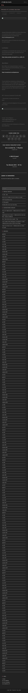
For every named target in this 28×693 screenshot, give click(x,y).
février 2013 (4, 615)
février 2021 (4, 389)
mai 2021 (3, 382)
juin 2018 (3, 462)
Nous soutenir (19, 690)
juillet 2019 (3, 429)
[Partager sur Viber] (20, 136)
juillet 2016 (4, 512)
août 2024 (4, 289)
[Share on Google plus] (10, 136)
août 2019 (3, 427)
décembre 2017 (4, 477)
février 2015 (4, 555)
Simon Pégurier (4, 13)
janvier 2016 (4, 527)
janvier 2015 (4, 557)
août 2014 (3, 570)
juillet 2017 (3, 487)
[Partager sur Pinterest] (13, 136)
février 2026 (4, 246)
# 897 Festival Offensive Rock (7, 199)
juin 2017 (3, 490)
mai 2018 (3, 464)
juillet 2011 (3, 663)
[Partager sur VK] (24, 136)
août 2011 (3, 660)
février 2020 (4, 412)
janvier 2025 (4, 276)
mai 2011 (3, 668)
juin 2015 (3, 545)
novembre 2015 (4, 532)
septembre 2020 (5, 402)
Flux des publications (5, 680)
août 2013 (3, 600)
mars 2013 (4, 613)
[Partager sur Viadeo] (15, 139)
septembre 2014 (4, 567)
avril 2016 (3, 520)
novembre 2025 (4, 254)
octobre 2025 (4, 256)
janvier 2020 (4, 414)
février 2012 (4, 645)
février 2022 (4, 359)
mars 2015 (4, 552)
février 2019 (4, 442)
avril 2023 (3, 327)
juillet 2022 (4, 347)
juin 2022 (3, 349)
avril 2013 (3, 610)
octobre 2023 (4, 314)
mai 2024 (3, 296)
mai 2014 (3, 577)
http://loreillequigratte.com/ (8, 37)
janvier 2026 (4, 249)
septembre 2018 (4, 454)
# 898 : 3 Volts (5, 194)
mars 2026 (4, 244)
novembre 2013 (4, 592)
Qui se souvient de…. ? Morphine (14, 147)
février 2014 (4, 585)
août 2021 (3, 374)
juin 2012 (3, 635)
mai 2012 (3, 638)
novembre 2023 (4, 311)
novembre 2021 (4, 367)
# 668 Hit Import (14, 156)
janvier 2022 (4, 362)
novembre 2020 (4, 397)
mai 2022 (3, 352)
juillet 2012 (3, 633)
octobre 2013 (4, 595)
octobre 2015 (4, 535)
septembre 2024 (5, 286)
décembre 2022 (4, 337)
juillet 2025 (4, 261)
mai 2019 (3, 434)
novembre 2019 (4, 419)
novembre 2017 (4, 480)
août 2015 (3, 540)
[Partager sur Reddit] (9, 139)
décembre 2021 (4, 364)
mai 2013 (3, 608)
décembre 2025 (4, 251)
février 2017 (4, 500)
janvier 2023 (4, 334)
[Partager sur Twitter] (3, 136)
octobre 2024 (4, 284)
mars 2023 (4, 329)
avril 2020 (3, 407)
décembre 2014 (4, 560)
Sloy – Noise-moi (5, 219)
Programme (14, 690)
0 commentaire (4, 14)
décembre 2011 (4, 650)
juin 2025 (3, 264)
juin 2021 (3, 379)
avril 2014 (3, 580)
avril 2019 (3, 437)
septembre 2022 (4, 344)
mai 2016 (3, 517)
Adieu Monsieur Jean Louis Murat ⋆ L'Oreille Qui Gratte (11, 214)
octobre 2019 (4, 422)
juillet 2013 (3, 603)
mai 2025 (3, 266)
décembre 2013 (4, 590)
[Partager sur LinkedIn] (17, 136)
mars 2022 (4, 357)
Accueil (8, 690)
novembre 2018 (4, 449)
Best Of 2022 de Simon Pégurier (15, 223)
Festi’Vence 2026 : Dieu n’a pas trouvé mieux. (9, 204)
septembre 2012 (4, 628)
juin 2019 (3, 432)
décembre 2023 (4, 309)
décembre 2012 (4, 620)
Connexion (3, 678)
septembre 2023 (5, 316)
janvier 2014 (4, 587)
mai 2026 (3, 239)
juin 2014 (3, 575)
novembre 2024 (4, 281)
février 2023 (4, 332)
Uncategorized (19, 13)
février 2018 (4, 472)
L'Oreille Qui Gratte (6, 2)
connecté (8, 178)
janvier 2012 (4, 648)
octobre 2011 (4, 655)
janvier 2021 (4, 392)
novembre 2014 (4, 562)
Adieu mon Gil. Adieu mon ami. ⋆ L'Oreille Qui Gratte (10, 225)
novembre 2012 (4, 623)
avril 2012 (3, 640)
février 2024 (4, 304)
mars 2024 (4, 301)
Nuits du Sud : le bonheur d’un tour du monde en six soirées (12, 197)
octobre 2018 (4, 452)
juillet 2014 (4, 572)
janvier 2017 (4, 502)
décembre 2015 (4, 530)
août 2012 (3, 630)
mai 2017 (3, 492)
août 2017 (3, 485)
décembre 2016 (4, 505)
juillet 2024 (4, 291)
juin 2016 (3, 515)
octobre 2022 (4, 342)
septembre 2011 (4, 658)
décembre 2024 (4, 279)
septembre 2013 (4, 597)
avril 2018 (3, 467)
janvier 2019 (4, 444)
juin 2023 (3, 322)
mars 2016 (4, 522)
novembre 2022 (4, 339)
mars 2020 (4, 409)
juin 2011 (3, 665)
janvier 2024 (4, 306)
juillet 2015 (3, 542)
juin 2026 (3, 236)
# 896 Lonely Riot (5, 202)
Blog (10, 690)
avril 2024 (4, 299)
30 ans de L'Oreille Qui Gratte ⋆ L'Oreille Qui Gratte (10, 210)
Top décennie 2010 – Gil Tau (14, 165)
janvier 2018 (4, 475)
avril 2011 (3, 670)
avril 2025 (3, 269)
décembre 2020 (4, 394)
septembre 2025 (5, 259)
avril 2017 (3, 495)
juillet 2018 (3, 459)
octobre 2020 (4, 399)
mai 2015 (3, 547)
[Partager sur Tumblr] (12, 139)
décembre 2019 (4, 417)
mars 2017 (4, 497)
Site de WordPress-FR (6, 683)
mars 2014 (4, 582)
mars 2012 (4, 643)
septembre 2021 (4, 372)
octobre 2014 (4, 565)
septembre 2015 (4, 537)
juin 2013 (3, 605)
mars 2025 (4, 271)
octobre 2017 (4, 482)
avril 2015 (3, 550)
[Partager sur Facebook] (7, 136)
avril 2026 (3, 241)
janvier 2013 (4, 618)
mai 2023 (3, 324)
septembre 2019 (4, 424)
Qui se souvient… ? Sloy (14, 219)
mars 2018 (4, 470)
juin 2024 (3, 294)
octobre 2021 (4, 369)
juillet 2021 (3, 377)
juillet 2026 (4, 234)
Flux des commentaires (6, 682)
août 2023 (4, 319)
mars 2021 (4, 387)
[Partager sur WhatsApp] (19, 139)
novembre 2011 (4, 653)
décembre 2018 (4, 447)
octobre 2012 (4, 625)
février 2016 (4, 525)
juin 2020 (3, 404)
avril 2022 (3, 354)
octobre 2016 (4, 510)
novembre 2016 (4, 507)
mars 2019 (4, 439)
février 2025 (4, 274)
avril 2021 (3, 384)
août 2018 (3, 457)
